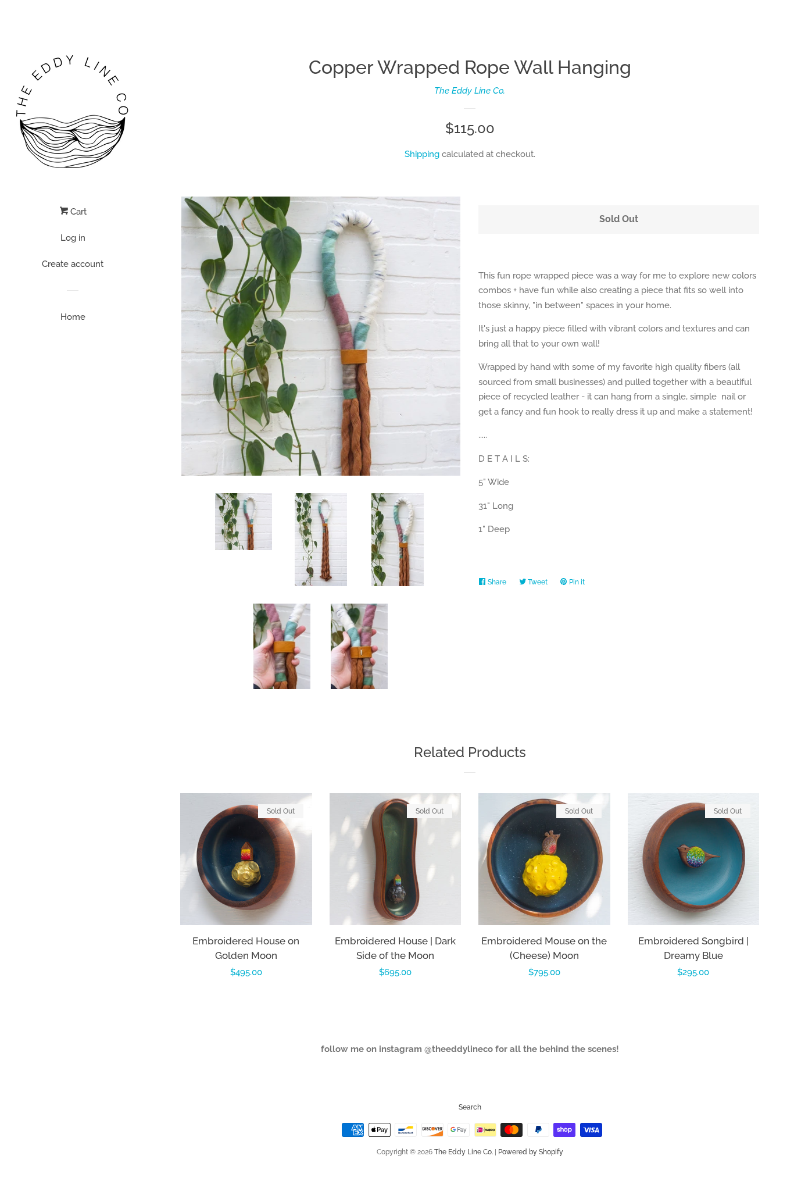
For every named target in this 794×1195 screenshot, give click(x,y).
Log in (72, 238)
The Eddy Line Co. (469, 90)
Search (470, 1107)
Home (72, 317)
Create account (72, 264)
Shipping (422, 154)
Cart (77, 211)
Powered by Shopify (530, 1152)
